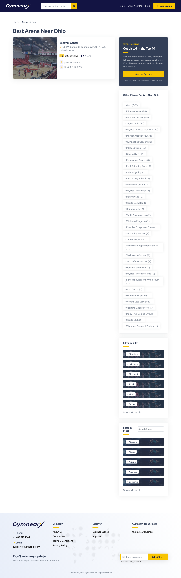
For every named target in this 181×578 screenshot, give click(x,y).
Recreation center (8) (138, 160)
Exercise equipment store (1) (142, 227)
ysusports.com (72, 62)
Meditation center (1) (138, 295)
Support (96, 536)
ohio (24, 22)
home (122, 5)
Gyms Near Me (135, 5)
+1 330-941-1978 (73, 66)
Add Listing (166, 5)
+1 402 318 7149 (21, 537)
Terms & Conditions (63, 540)
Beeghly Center (68, 42)
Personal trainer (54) (137, 117)
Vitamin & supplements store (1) (142, 247)
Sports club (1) (134, 319)
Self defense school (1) (138, 261)
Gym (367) (132, 105)
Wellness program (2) (138, 221)
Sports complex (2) (137, 202)
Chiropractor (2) (135, 208)
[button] (132, 412)
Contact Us (59, 536)
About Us (57, 531)
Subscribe (157, 556)
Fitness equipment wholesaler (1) (142, 281)
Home (16, 22)
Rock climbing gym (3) (138, 166)
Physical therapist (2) (138, 190)
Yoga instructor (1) (136, 239)
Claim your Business (142, 531)
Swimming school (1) (137, 233)
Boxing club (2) (134, 196)
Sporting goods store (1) (139, 307)
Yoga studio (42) (135, 123)
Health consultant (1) (138, 267)
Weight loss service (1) (139, 301)
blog (147, 5)
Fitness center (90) (136, 111)
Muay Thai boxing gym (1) (140, 313)
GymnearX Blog (100, 531)
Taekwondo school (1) (138, 255)
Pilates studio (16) (136, 147)
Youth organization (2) (138, 215)
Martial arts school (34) (139, 135)
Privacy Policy (60, 545)
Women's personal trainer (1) (142, 326)
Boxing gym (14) (135, 153)
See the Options (143, 73)
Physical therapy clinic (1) (140, 273)
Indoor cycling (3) (136, 172)
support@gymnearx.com (26, 546)
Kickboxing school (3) (138, 178)
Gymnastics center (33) (139, 141)
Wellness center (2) (137, 184)
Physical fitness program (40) (142, 129)
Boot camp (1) (134, 289)
